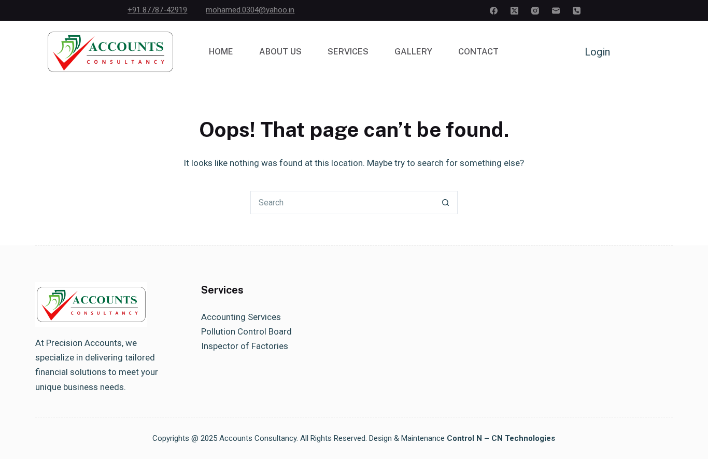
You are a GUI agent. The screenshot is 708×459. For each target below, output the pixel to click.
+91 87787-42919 (157, 10)
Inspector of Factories (244, 346)
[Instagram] (535, 11)
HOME (221, 52)
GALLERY (413, 52)
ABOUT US (280, 52)
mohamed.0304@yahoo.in (250, 10)
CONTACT (478, 52)
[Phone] (576, 11)
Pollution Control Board (246, 331)
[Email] (556, 11)
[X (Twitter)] (514, 11)
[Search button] (446, 202)
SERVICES (348, 52)
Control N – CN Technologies (501, 438)
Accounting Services (241, 317)
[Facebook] (494, 11)
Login (597, 52)
